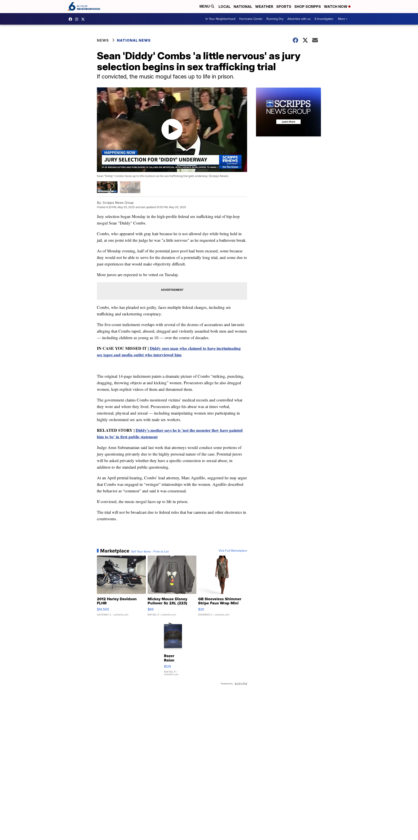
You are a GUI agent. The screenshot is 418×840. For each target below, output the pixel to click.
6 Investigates (324, 19)
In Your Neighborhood (220, 19)
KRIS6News (71, 19)
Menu (205, 6)
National (243, 6)
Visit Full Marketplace (233, 550)
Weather (264, 6)
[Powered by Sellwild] (240, 683)
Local (225, 6)
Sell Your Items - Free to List (150, 551)
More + (342, 19)
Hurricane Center (251, 19)
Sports (283, 6)
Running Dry (274, 19)
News (103, 40)
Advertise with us (299, 19)
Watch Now (336, 6)
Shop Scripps (307, 6)
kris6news (77, 19)
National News (134, 40)
